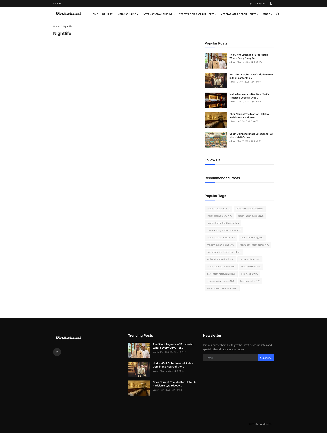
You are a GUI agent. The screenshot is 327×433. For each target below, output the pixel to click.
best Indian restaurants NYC (221, 273)
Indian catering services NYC (221, 266)
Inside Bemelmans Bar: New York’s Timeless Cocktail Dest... (249, 96)
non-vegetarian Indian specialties (223, 251)
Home (94, 14)
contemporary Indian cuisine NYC (224, 230)
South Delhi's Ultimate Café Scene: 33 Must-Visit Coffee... (251, 135)
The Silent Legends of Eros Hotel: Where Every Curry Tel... (248, 56)
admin (232, 62)
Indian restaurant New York (221, 237)
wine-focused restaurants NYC (222, 288)
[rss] (57, 352)
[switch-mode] (271, 3)
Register (261, 3)
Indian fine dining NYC (252, 237)
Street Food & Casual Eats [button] (196, 14)
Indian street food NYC (218, 208)
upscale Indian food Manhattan (223, 223)
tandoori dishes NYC (250, 259)
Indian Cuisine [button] (126, 14)
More (266, 14)
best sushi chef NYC (250, 280)
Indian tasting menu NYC (219, 215)
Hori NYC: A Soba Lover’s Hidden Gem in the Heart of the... (251, 76)
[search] (277, 14)
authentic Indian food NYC (220, 259)
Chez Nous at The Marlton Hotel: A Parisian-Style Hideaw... (249, 116)
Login (250, 3)
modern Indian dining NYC (220, 244)
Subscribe (266, 358)
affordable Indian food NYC (249, 208)
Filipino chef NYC (249, 273)
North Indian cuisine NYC (250, 215)
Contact (57, 3)
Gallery (107, 14)
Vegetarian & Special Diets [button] (238, 14)
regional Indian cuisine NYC (220, 280)
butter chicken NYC (251, 266)
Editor (232, 81)
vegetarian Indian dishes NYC (254, 244)
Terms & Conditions (259, 424)
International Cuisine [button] (158, 14)
